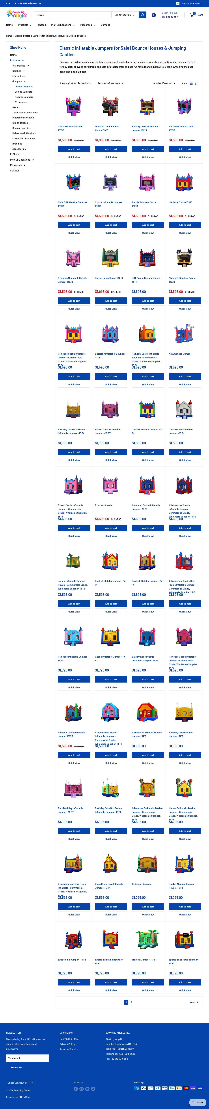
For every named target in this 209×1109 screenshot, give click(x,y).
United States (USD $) (18, 1082)
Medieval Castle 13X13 (180, 202)
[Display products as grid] (191, 83)
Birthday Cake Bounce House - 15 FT (181, 734)
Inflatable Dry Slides (23, 117)
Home (9, 24)
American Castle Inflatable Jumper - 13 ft (146, 507)
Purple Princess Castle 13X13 (144, 204)
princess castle (103, 505)
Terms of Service (69, 1049)
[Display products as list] (196, 83)
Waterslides (19, 65)
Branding (17, 143)
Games (16, 107)
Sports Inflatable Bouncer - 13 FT (109, 961)
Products (23, 24)
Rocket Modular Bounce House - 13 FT (181, 885)
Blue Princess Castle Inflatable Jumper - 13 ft (145, 658)
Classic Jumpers (24, 86)
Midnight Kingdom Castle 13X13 (182, 279)
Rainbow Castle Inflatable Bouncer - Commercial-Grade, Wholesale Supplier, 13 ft (146, 357)
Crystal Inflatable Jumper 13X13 (108, 204)
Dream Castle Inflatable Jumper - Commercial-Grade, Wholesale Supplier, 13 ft (72, 509)
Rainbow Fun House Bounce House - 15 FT (147, 734)
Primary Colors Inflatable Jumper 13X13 (145, 128)
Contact (105, 24)
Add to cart (74, 149)
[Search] (142, 14)
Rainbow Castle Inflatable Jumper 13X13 (71, 734)
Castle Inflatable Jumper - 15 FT (110, 658)
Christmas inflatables (23, 138)
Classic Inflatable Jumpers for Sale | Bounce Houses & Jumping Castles (50, 35)
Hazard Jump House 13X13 (109, 277)
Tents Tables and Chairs (25, 112)
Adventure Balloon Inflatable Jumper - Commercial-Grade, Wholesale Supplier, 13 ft (147, 812)
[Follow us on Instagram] (81, 1088)
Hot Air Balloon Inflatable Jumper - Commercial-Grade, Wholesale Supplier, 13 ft (183, 812)
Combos (17, 70)
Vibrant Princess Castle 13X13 (181, 128)
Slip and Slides (20, 122)
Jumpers (17, 81)
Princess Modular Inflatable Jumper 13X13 (72, 279)
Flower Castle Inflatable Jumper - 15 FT (108, 431)
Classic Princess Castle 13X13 (70, 128)
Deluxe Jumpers (23, 91)
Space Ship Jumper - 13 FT (72, 959)
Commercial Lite (21, 127)
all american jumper (180, 353)
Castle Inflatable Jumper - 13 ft (147, 431)
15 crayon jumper (141, 883)
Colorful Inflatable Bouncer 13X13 (72, 204)
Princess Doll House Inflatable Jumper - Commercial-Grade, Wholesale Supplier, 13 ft (108, 736)
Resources (86, 24)
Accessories (19, 148)
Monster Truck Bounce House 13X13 (107, 128)
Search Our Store (69, 1038)
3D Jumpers (21, 102)
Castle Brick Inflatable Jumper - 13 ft (181, 431)
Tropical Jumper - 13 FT (144, 959)
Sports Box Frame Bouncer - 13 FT (184, 961)
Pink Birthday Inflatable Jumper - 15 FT (70, 810)
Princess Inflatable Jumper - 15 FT (73, 658)
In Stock (41, 24)
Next (192, 1002)
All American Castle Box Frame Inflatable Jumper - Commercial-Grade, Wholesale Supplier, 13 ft (183, 585)
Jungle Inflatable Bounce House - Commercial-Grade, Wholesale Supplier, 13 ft (73, 584)
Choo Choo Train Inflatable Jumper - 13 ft (109, 885)
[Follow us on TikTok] (93, 1088)
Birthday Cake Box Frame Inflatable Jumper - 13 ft (71, 431)
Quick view (74, 157)
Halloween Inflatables (24, 133)
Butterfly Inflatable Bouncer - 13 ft (110, 355)
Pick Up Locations (61, 24)
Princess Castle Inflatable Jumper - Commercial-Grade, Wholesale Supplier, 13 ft (72, 357)
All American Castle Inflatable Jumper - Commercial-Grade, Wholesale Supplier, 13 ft (182, 509)
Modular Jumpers (24, 96)
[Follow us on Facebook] (154, 14)
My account (169, 16)
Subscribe (16, 1067)
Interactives (18, 75)
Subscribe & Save (190, 3)
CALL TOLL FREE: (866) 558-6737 (23, 3)
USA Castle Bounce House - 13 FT (146, 279)
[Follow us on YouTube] (87, 1088)
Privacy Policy (67, 1044)
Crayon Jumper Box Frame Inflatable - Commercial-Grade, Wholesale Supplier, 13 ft (72, 888)
